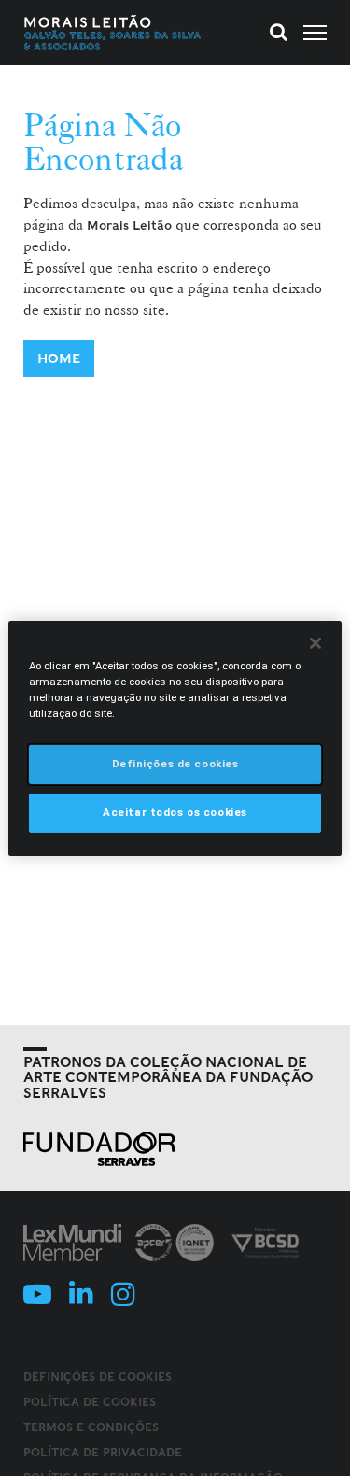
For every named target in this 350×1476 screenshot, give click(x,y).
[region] (174, 737)
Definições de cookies (97, 1377)
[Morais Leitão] (113, 32)
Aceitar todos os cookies (175, 812)
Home (58, 358)
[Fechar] (315, 642)
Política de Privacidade (102, 1452)
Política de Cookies (89, 1402)
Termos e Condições (91, 1427)
